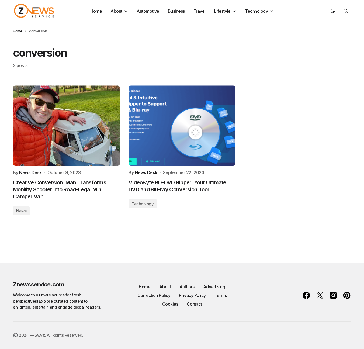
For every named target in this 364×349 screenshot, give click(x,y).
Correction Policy (154, 295)
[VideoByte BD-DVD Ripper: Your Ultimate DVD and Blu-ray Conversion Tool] (182, 125)
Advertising (214, 286)
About (165, 286)
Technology (143, 203)
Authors (187, 286)
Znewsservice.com (38, 284)
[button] (332, 10)
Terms (220, 295)
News (21, 210)
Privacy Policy (192, 295)
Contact (194, 304)
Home (17, 31)
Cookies (170, 304)
